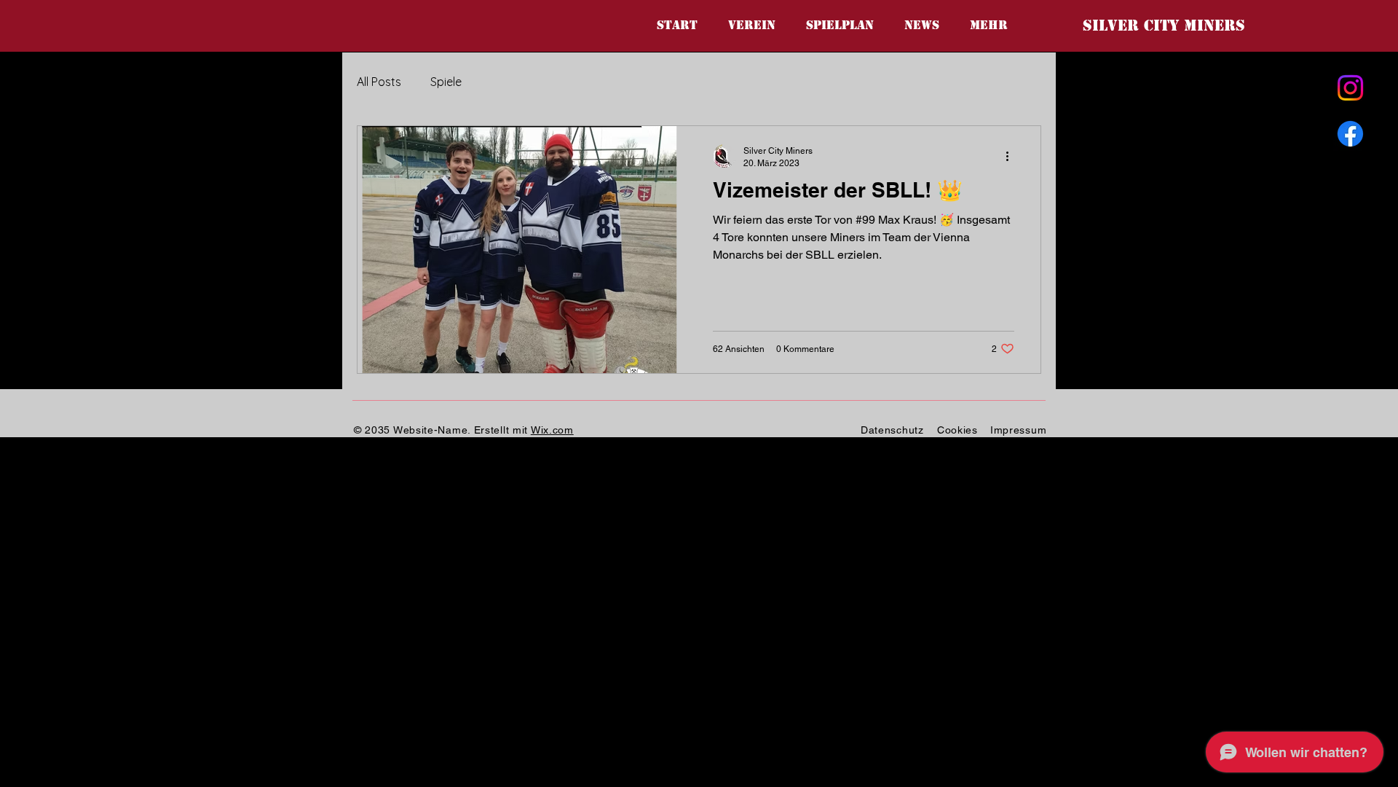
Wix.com (552, 430)
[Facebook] (1350, 134)
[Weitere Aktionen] (1012, 156)
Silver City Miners (1164, 25)
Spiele (446, 81)
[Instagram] (1350, 88)
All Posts (379, 81)
